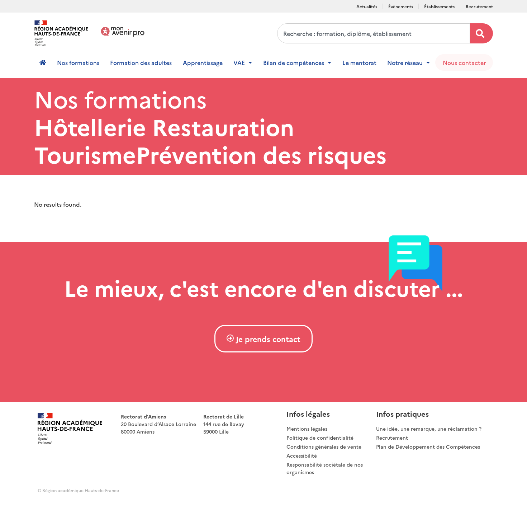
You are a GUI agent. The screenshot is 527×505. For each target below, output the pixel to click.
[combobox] (373, 33)
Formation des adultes (141, 62)
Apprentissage (203, 62)
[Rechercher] (481, 33)
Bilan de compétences (293, 62)
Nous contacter (464, 62)
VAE (239, 62)
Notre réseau (405, 62)
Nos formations (78, 62)
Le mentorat (359, 62)
